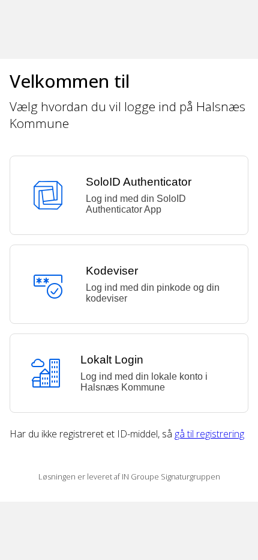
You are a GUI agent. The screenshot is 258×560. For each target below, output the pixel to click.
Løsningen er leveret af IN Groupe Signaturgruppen (129, 476)
